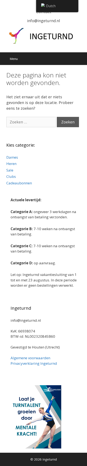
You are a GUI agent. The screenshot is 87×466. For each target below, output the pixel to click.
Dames (12, 157)
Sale (9, 170)
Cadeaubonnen (19, 183)
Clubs (11, 176)
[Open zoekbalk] (81, 58)
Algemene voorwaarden (30, 357)
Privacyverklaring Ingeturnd (34, 363)
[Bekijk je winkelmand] (69, 58)
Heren (11, 163)
